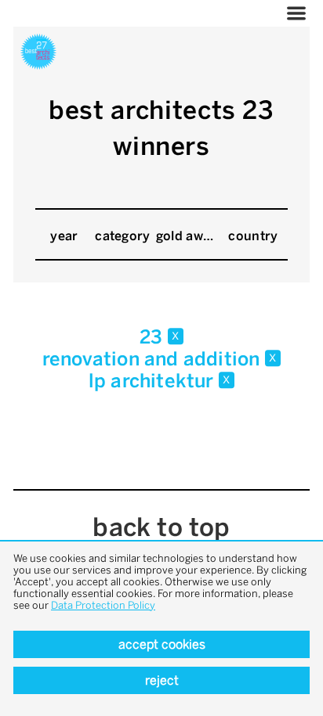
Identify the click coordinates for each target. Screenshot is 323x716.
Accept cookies (161, 644)
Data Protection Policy (103, 605)
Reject (162, 680)
